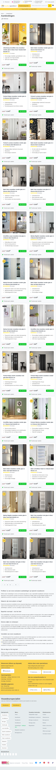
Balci (43, 597)
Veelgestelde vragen (33, 714)
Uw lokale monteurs (47, 733)
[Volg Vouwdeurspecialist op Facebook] (36, 763)
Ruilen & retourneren (47, 725)
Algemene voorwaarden (15, 763)
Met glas (4, 721)
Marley (34, 597)
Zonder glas (4, 725)
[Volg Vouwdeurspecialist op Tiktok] (53, 763)
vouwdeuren (40, 593)
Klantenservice (46, 717)
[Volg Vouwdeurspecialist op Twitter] (40, 763)
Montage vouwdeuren (33, 720)
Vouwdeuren (5, 715)
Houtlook (4, 744)
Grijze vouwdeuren (6, 738)
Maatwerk (4, 741)
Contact (44, 714)
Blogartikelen (31, 725)
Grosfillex (39, 597)
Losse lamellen (5, 728)
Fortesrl (47, 597)
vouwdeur (3, 654)
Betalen (44, 722)
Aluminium (4, 748)
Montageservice (18, 732)
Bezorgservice (46, 720)
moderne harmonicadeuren (7, 617)
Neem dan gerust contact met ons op (32, 654)
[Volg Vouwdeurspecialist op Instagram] (48, 763)
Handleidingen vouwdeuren (35, 717)
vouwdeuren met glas (46, 616)
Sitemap (31, 763)
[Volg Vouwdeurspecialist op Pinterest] (44, 763)
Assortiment (17, 717)
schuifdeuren (21, 617)
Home (2, 13)
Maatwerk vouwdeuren (20, 729)
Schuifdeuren (5, 718)
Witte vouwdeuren (6, 734)
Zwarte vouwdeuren (6, 731)
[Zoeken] (50, 5)
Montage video (32, 722)
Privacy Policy (25, 763)
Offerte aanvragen (47, 731)
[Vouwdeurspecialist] (8, 6)
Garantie (44, 728)
